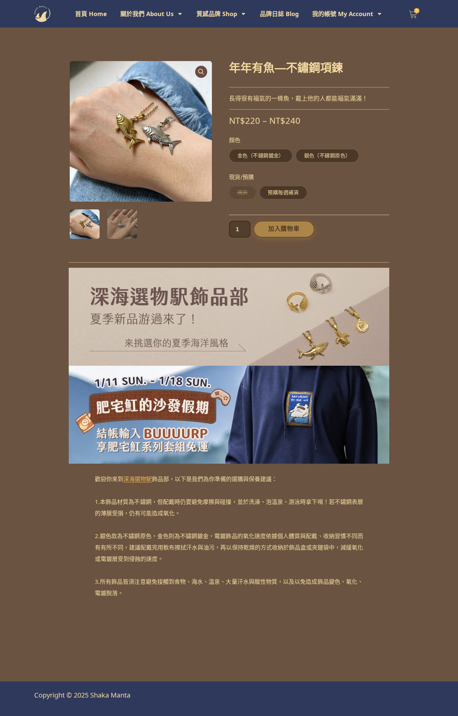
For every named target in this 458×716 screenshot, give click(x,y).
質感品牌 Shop (216, 14)
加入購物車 (284, 228)
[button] (201, 72)
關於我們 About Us (147, 14)
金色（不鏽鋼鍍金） (260, 155)
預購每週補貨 (283, 192)
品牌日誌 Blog (279, 14)
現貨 (242, 192)
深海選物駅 (137, 479)
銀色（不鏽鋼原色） (327, 155)
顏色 (234, 140)
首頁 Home (91, 14)
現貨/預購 (241, 177)
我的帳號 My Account (342, 14)
